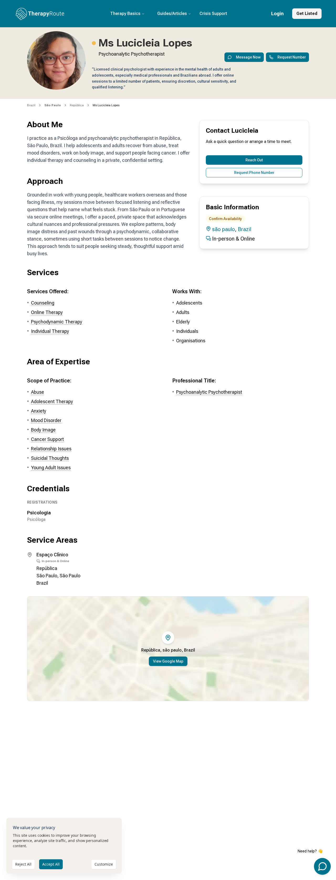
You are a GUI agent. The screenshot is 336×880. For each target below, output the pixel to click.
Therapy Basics (125, 13)
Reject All (23, 864)
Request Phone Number (254, 172)
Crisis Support (213, 13)
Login (277, 13)
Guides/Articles (172, 13)
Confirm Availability (225, 219)
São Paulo (46, 575)
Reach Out (254, 160)
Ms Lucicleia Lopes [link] (106, 105)
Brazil (31, 105)
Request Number (291, 57)
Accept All (51, 864)
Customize (103, 864)
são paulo (223, 229)
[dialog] (64, 846)
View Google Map (168, 661)
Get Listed (306, 13)
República (77, 105)
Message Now (248, 57)
